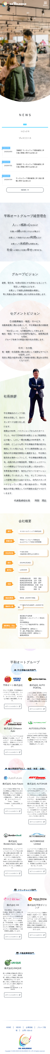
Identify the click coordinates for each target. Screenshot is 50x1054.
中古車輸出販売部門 (26, 670)
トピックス (25, 131)
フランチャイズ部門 (27, 890)
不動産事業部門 (27, 953)
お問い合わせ (27, 1030)
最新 (25, 124)
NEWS (18, 1027)
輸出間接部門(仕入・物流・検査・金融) (26, 769)
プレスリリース (25, 138)
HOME (8, 1027)
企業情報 (29, 1027)
